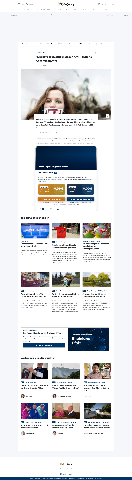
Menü (22, 4)
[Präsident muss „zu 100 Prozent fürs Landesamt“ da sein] (97, 411)
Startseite (21, 14)
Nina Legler (29, 396)
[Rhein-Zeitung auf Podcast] (71, 468)
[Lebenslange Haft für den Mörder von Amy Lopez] (66, 411)
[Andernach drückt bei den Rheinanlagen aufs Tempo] (97, 280)
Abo (102, 4)
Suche (31, 4)
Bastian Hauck (88, 433)
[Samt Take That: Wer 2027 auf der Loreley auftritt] (34, 411)
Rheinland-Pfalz (30, 14)
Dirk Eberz (60, 433)
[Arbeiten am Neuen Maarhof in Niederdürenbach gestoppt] (66, 231)
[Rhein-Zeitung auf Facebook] (64, 468)
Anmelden (111, 4)
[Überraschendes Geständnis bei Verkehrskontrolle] (35, 231)
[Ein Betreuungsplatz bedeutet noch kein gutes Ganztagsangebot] (97, 231)
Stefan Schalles (30, 433)
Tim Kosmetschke (98, 433)
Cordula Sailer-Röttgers (64, 396)
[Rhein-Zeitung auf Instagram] (68, 468)
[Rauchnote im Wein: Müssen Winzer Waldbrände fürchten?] (66, 371)
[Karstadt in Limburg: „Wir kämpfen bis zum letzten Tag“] (35, 280)
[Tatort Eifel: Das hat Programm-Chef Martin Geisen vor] (97, 371)
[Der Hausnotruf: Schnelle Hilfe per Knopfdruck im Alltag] (34, 371)
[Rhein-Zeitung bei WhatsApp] (60, 468)
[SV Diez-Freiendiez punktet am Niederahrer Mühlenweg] (66, 280)
